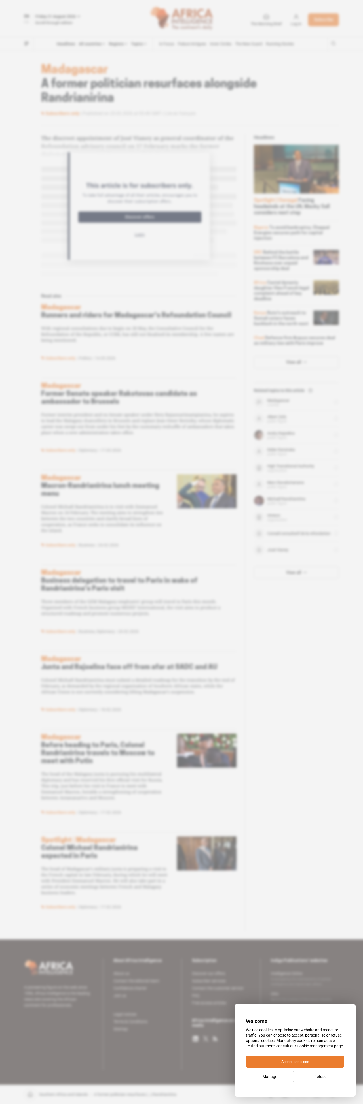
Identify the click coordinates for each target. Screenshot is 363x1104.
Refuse (320, 1076)
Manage (270, 1076)
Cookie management (315, 1046)
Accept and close (295, 1062)
